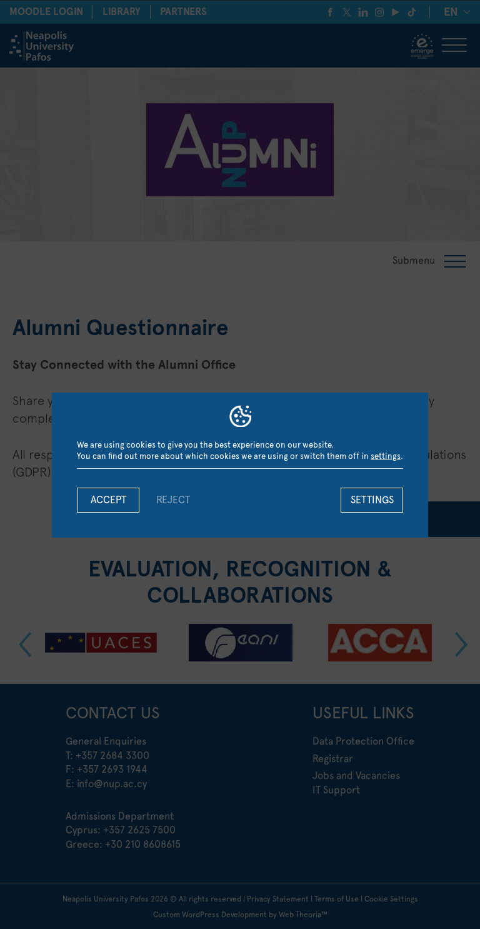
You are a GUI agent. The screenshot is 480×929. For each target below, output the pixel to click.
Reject (173, 500)
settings (386, 456)
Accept (108, 500)
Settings (372, 500)
